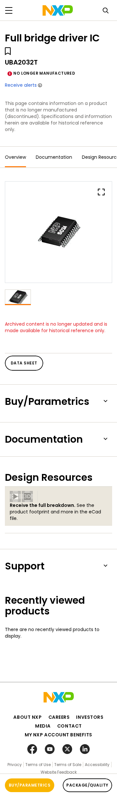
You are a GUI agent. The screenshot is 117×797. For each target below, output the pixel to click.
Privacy (14, 764)
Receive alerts (21, 85)
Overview (15, 157)
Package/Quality (87, 785)
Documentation (54, 157)
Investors (89, 717)
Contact (69, 726)
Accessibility (97, 764)
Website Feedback (59, 772)
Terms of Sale (67, 764)
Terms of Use (38, 764)
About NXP (27, 717)
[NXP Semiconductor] (58, 10)
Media (43, 726)
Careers (59, 717)
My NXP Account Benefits (58, 734)
